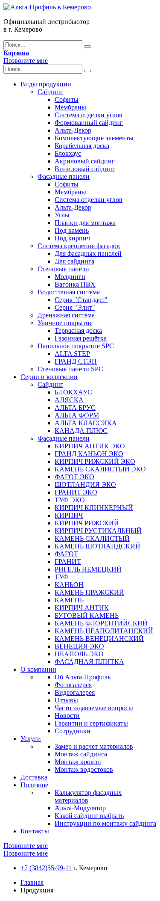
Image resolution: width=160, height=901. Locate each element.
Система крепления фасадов (79, 245)
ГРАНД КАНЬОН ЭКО (89, 453)
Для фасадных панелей (88, 253)
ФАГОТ (66, 553)
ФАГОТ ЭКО (74, 476)
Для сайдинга (74, 261)
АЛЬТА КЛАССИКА (86, 423)
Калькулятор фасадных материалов (88, 796)
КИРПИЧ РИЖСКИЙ (87, 523)
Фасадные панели (64, 176)
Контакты (34, 831)
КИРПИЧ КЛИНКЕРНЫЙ (94, 507)
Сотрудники (72, 731)
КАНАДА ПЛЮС (81, 430)
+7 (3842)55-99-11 (46, 867)
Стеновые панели (63, 269)
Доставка (33, 777)
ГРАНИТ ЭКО (76, 492)
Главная (32, 882)
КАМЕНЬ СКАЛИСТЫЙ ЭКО (100, 469)
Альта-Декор (73, 130)
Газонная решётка (81, 338)
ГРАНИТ (68, 561)
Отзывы (66, 700)
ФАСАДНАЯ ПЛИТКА (89, 661)
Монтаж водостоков (84, 769)
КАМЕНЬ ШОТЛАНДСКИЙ (97, 546)
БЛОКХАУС (73, 392)
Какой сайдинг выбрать (89, 815)
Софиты (67, 99)
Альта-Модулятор (80, 808)
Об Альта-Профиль (83, 677)
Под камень (72, 230)
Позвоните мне (25, 60)
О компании (38, 669)
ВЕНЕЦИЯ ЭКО (79, 646)
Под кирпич (72, 238)
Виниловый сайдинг (85, 168)
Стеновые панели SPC (70, 369)
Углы (62, 215)
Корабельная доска (82, 145)
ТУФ (62, 577)
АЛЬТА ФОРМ (77, 415)
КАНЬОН (69, 584)
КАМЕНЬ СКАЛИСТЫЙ (92, 538)
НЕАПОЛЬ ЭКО (79, 654)
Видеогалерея (75, 692)
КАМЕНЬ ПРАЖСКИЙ (89, 592)
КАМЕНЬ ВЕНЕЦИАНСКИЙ (99, 638)
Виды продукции (45, 84)
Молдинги (70, 276)
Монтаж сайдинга (81, 754)
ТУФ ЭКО (70, 500)
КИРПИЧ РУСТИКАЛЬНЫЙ (98, 530)
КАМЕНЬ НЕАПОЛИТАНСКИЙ (104, 630)
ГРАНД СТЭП (76, 361)
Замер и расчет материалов (94, 746)
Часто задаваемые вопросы (94, 707)
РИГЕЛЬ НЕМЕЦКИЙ (88, 569)
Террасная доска (78, 330)
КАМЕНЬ (69, 600)
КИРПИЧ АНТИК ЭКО (90, 446)
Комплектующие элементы (94, 138)
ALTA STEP (72, 353)
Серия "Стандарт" (81, 299)
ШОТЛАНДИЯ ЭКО (85, 484)
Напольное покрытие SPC (76, 346)
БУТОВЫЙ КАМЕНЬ (87, 615)
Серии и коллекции (49, 376)
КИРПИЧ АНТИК (82, 607)
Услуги (30, 738)
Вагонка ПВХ (75, 284)
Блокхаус (68, 153)
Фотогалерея (73, 684)
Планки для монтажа (85, 222)
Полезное (34, 784)
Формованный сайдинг (89, 122)
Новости (67, 715)
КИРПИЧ (69, 515)
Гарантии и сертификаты (91, 723)
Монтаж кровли (78, 761)
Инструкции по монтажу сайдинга (105, 823)
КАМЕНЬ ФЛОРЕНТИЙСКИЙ (101, 623)
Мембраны (70, 107)
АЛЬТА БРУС (75, 407)
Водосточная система (69, 292)
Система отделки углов (88, 115)
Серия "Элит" (75, 307)
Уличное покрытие (65, 322)
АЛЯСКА (69, 399)
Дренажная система (66, 315)
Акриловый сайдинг (85, 161)
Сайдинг (50, 91)
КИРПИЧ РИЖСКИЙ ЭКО (95, 461)
